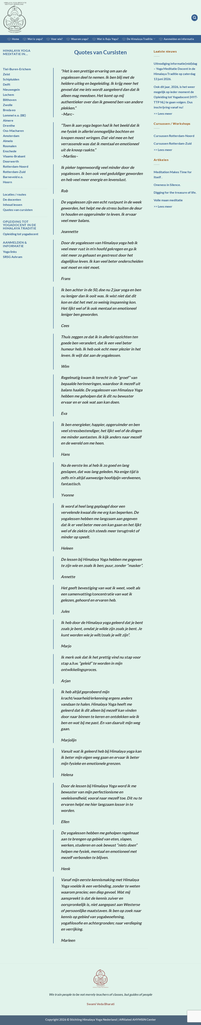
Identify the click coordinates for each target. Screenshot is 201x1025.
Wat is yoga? (35, 39)
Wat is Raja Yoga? (107, 39)
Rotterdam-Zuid (14, 172)
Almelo (8, 141)
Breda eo (9, 110)
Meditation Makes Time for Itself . (173, 174)
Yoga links (10, 251)
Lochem (8, 94)
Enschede (9, 151)
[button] (194, 17)
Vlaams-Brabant (14, 156)
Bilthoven (9, 100)
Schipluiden (11, 79)
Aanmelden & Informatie (15, 244)
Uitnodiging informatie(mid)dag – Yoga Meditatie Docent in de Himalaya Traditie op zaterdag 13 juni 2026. (175, 71)
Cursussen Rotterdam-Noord (174, 136)
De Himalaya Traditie (140, 39)
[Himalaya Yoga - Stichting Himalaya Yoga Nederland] (19, 17)
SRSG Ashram (12, 257)
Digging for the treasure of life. (175, 192)
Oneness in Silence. (167, 185)
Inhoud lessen (12, 204)
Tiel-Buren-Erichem (17, 69)
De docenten (12, 199)
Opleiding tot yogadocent (20, 234)
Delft (6, 84)
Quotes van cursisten (18, 210)
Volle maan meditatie (168, 200)
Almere (8, 120)
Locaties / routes (14, 194)
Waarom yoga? (80, 39)
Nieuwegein (11, 89)
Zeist (6, 74)
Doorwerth (11, 161)
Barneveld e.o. (13, 177)
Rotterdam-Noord (15, 166)
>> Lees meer (163, 113)
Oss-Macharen (13, 130)
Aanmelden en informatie (179, 39)
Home (15, 39)
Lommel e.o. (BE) (14, 115)
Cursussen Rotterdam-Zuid (173, 143)
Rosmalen (9, 146)
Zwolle (8, 105)
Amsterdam (11, 136)
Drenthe (9, 125)
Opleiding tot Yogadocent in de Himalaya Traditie (19, 225)
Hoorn (7, 182)
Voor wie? (56, 39)
